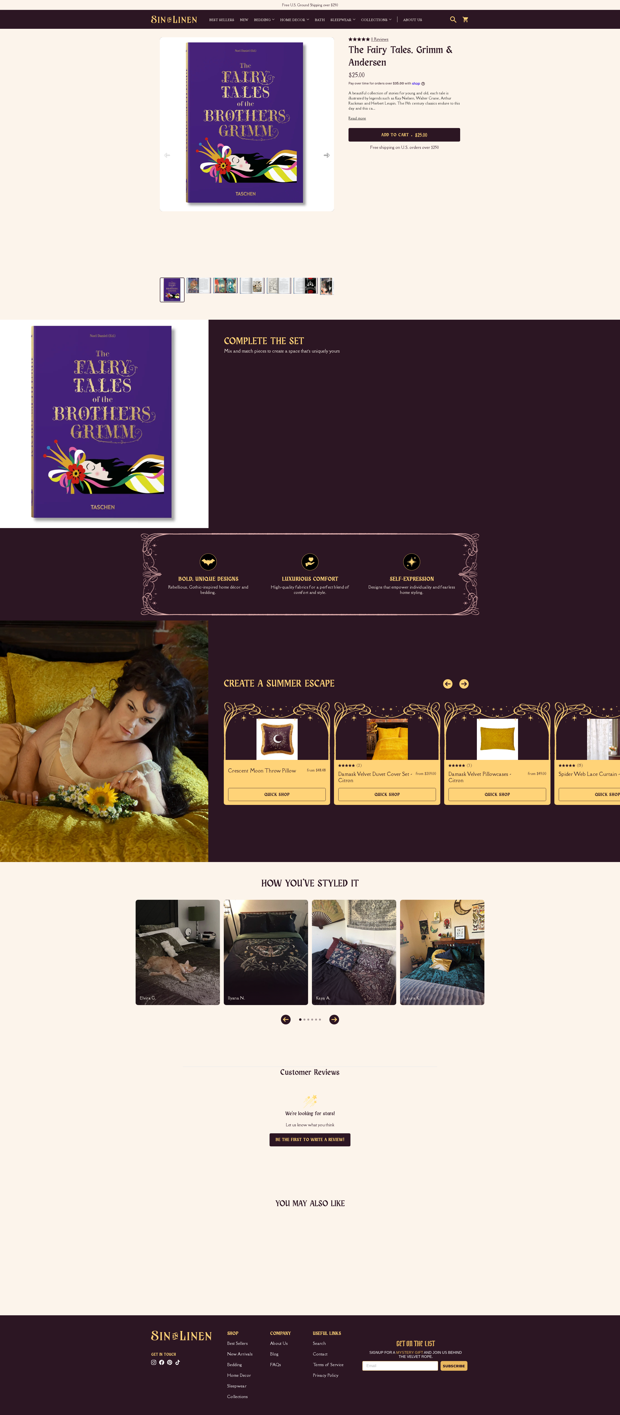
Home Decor (292, 19)
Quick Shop (277, 797)
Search (319, 1343)
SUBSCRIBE (454, 1366)
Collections (374, 19)
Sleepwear (341, 19)
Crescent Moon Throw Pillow (262, 771)
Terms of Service (328, 1364)
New (244, 19)
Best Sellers (221, 19)
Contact (320, 1354)
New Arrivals (240, 1354)
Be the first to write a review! (310, 1140)
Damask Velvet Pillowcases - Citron (480, 777)
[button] (327, 155)
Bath (320, 19)
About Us (279, 1343)
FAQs (275, 1364)
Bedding (262, 19)
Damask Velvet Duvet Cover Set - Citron (375, 777)
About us (412, 19)
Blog (274, 1354)
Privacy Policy (325, 1375)
